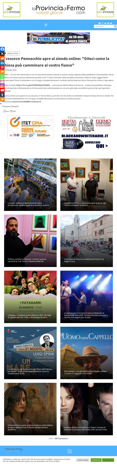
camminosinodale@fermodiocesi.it (26, 101)
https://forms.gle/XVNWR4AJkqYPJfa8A (32, 85)
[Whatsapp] (2, 76)
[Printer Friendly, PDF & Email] (9, 111)
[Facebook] (2, 49)
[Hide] (1, 104)
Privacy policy (108, 460)
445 (56, 438)
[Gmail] (2, 81)
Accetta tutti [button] (96, 460)
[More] (2, 99)
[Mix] (2, 72)
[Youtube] (2, 90)
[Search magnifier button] (115, 26)
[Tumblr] (2, 94)
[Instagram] (2, 85)
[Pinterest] (2, 67)
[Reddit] (2, 58)
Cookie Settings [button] (82, 460)
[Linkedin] (2, 63)
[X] (2, 53)
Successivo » (63, 438)
